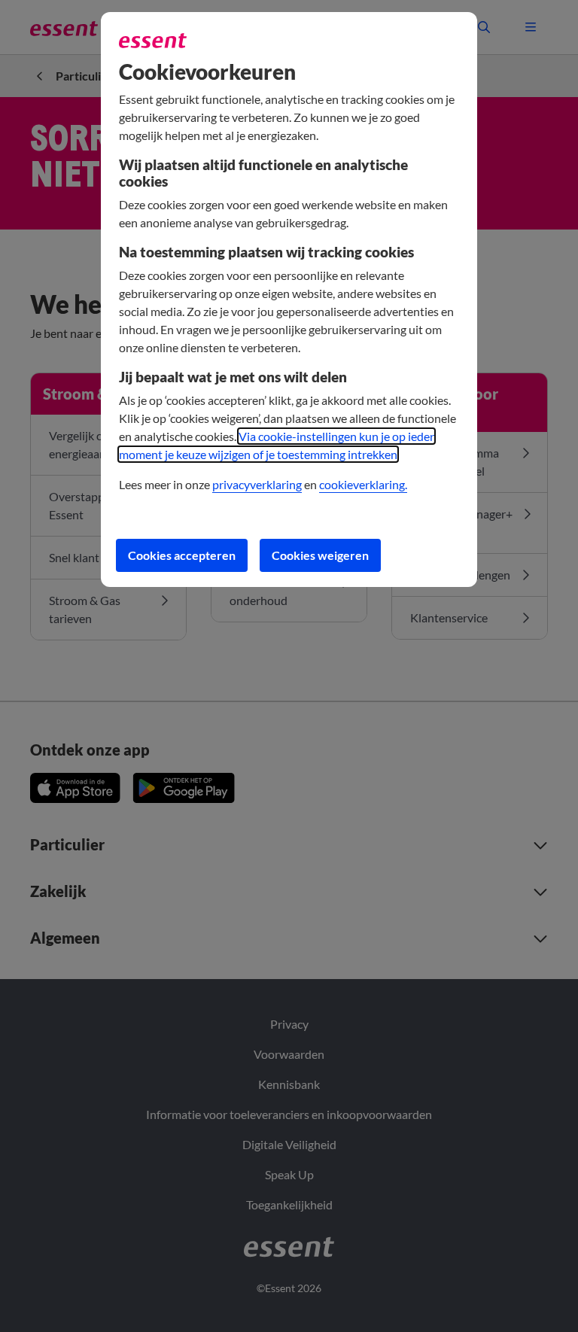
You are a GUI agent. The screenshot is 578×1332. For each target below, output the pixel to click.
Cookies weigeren (320, 555)
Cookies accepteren (182, 555)
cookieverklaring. (363, 484)
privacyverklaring (257, 484)
